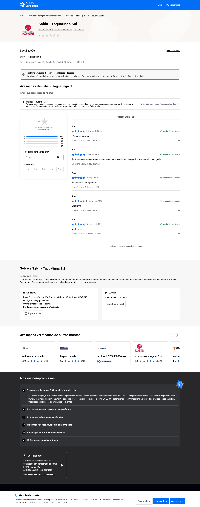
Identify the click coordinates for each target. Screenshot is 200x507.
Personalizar (144, 501)
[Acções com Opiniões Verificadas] (179, 141)
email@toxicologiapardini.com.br (37, 300)
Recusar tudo (161, 501)
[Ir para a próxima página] (178, 335)
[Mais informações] (61, 465)
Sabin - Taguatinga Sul (94, 16)
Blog (160, 5)
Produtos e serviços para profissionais (44, 16)
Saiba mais (95, 106)
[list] (100, 353)
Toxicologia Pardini (73, 16)
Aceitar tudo (177, 501)
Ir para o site (34, 313)
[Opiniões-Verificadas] (29, 5)
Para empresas (173, 5)
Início (22, 16)
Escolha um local (115, 304)
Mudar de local (173, 51)
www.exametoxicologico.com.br (37, 304)
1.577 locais (79, 29)
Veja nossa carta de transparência (39, 475)
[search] (58, 157)
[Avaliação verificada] (161, 131)
